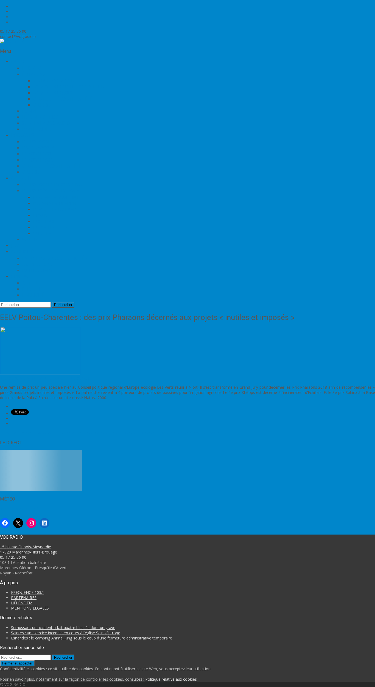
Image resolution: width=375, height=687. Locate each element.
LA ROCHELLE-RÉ (50, 227)
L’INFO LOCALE (37, 142)
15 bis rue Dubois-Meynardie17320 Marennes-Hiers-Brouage (28, 549)
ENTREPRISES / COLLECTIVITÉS (54, 258)
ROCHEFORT (46, 221)
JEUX (16, 246)
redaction (84, 378)
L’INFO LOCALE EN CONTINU (52, 185)
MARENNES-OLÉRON (55, 203)
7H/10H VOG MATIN (54, 81)
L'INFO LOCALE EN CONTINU (49, 378)
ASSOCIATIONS (38, 264)
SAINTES (42, 233)
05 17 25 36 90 (13, 557)
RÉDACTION (34, 289)
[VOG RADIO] (13, 41)
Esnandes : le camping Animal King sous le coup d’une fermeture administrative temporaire (91, 638)
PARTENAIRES (36, 129)
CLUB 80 (42, 105)
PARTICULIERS (37, 270)
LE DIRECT (33, 68)
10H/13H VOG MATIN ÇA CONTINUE (70, 87)
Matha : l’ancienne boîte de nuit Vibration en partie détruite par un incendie (68, 432)
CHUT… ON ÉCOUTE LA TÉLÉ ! (63, 99)
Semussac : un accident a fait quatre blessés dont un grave (63, 627)
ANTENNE (32, 283)
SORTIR (30, 240)
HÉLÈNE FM (21, 602)
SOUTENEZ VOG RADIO (46, 123)
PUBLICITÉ (33, 295)
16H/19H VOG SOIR (52, 93)
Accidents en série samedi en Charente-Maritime (183, 432)
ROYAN (40, 215)
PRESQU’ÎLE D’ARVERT (56, 209)
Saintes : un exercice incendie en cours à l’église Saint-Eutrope (65, 632)
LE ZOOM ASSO (38, 160)
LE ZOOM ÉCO (36, 154)
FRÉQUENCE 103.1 (40, 117)
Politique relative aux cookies (171, 679)
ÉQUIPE (30, 111)
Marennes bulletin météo (22, 508)
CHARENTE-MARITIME (56, 197)
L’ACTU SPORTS (38, 148)
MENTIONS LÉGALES (30, 608)
